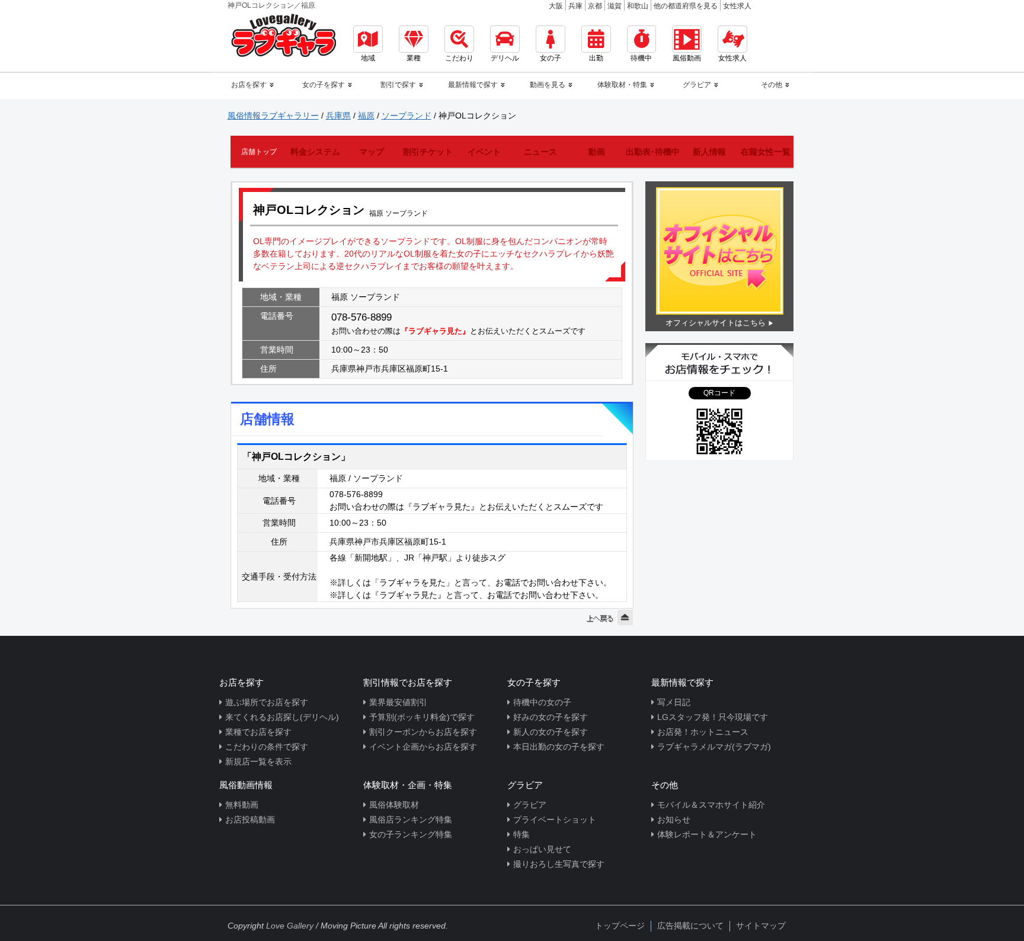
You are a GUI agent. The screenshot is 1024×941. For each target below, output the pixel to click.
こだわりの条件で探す (266, 746)
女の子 (550, 58)
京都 (595, 6)
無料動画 (241, 804)
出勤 (596, 58)
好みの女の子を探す (550, 717)
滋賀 (614, 6)
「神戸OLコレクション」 (296, 457)
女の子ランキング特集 (410, 834)
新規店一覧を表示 (258, 761)
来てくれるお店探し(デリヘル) (282, 717)
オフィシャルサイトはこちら (715, 322)
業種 (414, 58)
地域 (368, 58)
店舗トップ (259, 152)
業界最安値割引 (398, 702)
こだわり (459, 58)
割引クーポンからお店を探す (423, 732)
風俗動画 (687, 58)
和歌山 (637, 6)
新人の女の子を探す (550, 732)
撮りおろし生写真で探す (558, 864)
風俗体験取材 (394, 804)
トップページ (620, 925)
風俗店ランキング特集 (410, 819)
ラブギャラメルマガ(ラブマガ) (714, 746)
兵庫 (575, 6)
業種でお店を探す (258, 732)
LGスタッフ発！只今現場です (712, 717)
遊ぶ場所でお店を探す (266, 702)
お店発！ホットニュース (702, 732)
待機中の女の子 (542, 702)
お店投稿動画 (250, 819)
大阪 (556, 6)
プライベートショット (554, 819)
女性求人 (737, 6)
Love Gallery (289, 925)
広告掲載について (690, 925)
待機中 (641, 58)
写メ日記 (673, 702)
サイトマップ (761, 925)
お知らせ (673, 819)
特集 (521, 834)
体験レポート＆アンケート (707, 834)
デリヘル (505, 58)
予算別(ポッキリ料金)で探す (422, 717)
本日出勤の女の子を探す (558, 746)
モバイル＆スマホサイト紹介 (711, 804)
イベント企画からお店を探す (423, 746)
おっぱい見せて (542, 849)
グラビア (529, 804)
